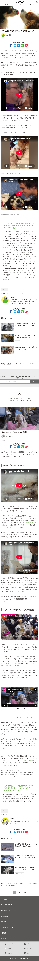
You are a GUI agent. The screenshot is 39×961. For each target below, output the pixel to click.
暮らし (3, 440)
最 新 (6, 4)
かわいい (4, 38)
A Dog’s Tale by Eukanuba (9, 717)
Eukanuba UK (24, 717)
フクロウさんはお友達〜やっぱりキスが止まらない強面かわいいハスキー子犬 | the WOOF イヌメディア (18, 225)
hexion (14, 214)
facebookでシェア (11, 45)
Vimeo (33, 717)
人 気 (19, 4)
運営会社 (3, 938)
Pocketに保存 (26, 45)
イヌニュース (25, 363)
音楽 (6, 814)
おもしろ (3, 293)
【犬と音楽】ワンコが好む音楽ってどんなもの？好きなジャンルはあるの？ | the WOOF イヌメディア (19, 788)
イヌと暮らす (25, 883)
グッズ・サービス (19, 873)
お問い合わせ (5, 916)
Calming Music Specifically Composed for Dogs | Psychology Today (19, 772)
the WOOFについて (7, 904)
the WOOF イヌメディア (7, 363)
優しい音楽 (27, 760)
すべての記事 (17, 363)
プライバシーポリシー (7, 927)
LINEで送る (22, 45)
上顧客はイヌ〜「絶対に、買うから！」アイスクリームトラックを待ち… (25, 857)
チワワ (22, 293)
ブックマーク (18, 45)
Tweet (15, 45)
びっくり (18, 341)
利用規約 (3, 933)
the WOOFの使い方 (7, 910)
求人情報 (3, 921)
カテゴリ (32, 4)
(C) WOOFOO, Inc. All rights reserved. (19, 958)
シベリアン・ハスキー (13, 293)
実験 (2, 814)
